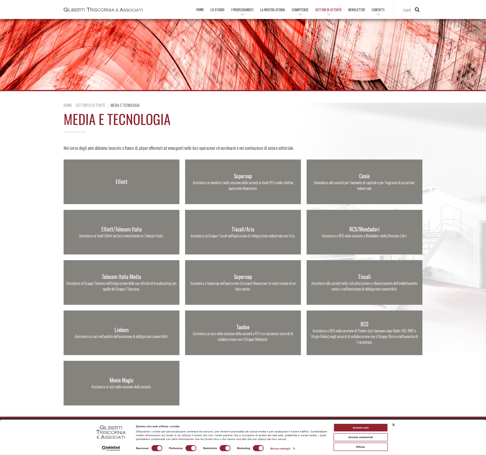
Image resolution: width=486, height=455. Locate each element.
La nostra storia (272, 10)
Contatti (378, 10)
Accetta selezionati (360, 437)
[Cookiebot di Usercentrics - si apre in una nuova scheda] (111, 448)
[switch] (190, 448)
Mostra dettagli (280, 448)
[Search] (417, 10)
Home (68, 105)
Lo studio (217, 10)
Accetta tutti (361, 427)
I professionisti (242, 10)
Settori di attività (90, 105)
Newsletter (356, 10)
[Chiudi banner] (393, 424)
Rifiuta (360, 446)
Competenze (300, 10)
